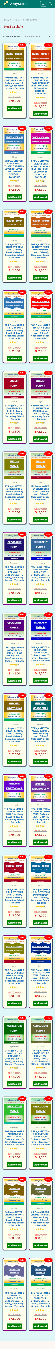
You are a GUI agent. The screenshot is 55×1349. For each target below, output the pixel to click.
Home (5, 20)
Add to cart (14, 108)
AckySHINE (19, 4)
